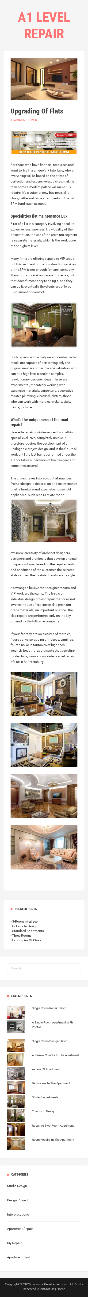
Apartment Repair (24, 120)
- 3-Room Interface (24, 921)
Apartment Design (20, 1257)
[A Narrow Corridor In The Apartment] (43, 1060)
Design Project (17, 1200)
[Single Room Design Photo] (37, 1046)
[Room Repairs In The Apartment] (40, 1144)
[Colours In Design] (31, 1116)
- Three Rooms (21, 935)
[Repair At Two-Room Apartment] (40, 1130)
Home (61, 1289)
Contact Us (46, 1289)
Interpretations (18, 1214)
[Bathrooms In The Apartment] (38, 1088)
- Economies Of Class (26, 940)
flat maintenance (46, 216)
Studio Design (17, 1186)
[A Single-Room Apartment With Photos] (44, 1032)
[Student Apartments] (32, 1102)
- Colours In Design (24, 926)
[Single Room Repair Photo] (36, 1013)
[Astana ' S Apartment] (33, 1074)
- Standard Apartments (27, 931)
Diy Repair (14, 1243)
